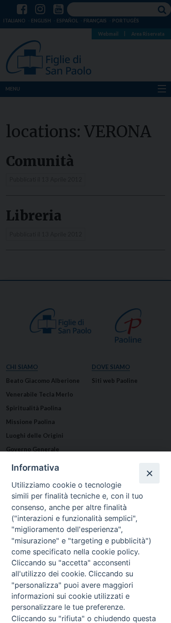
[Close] (149, 473)
